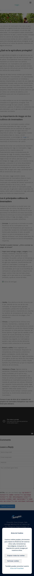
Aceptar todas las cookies (16, 555)
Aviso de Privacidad (16, 568)
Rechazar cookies (13, 561)
